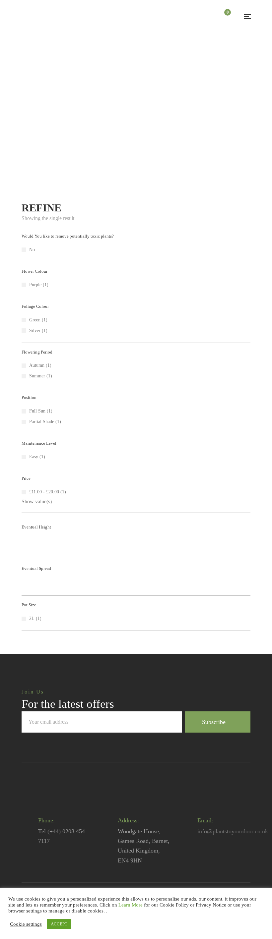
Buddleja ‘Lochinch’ (55, 127)
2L (31, 618)
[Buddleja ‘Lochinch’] (55, 83)
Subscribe (214, 722)
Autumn (36, 365)
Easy (33, 456)
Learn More (130, 905)
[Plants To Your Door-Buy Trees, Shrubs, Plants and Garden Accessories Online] (50, 16)
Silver (34, 330)
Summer (37, 375)
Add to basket (77, 61)
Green (34, 319)
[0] (224, 16)
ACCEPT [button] (59, 923)
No (32, 249)
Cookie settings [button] (26, 924)
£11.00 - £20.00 (44, 491)
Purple (35, 284)
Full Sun (37, 411)
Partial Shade (41, 421)
